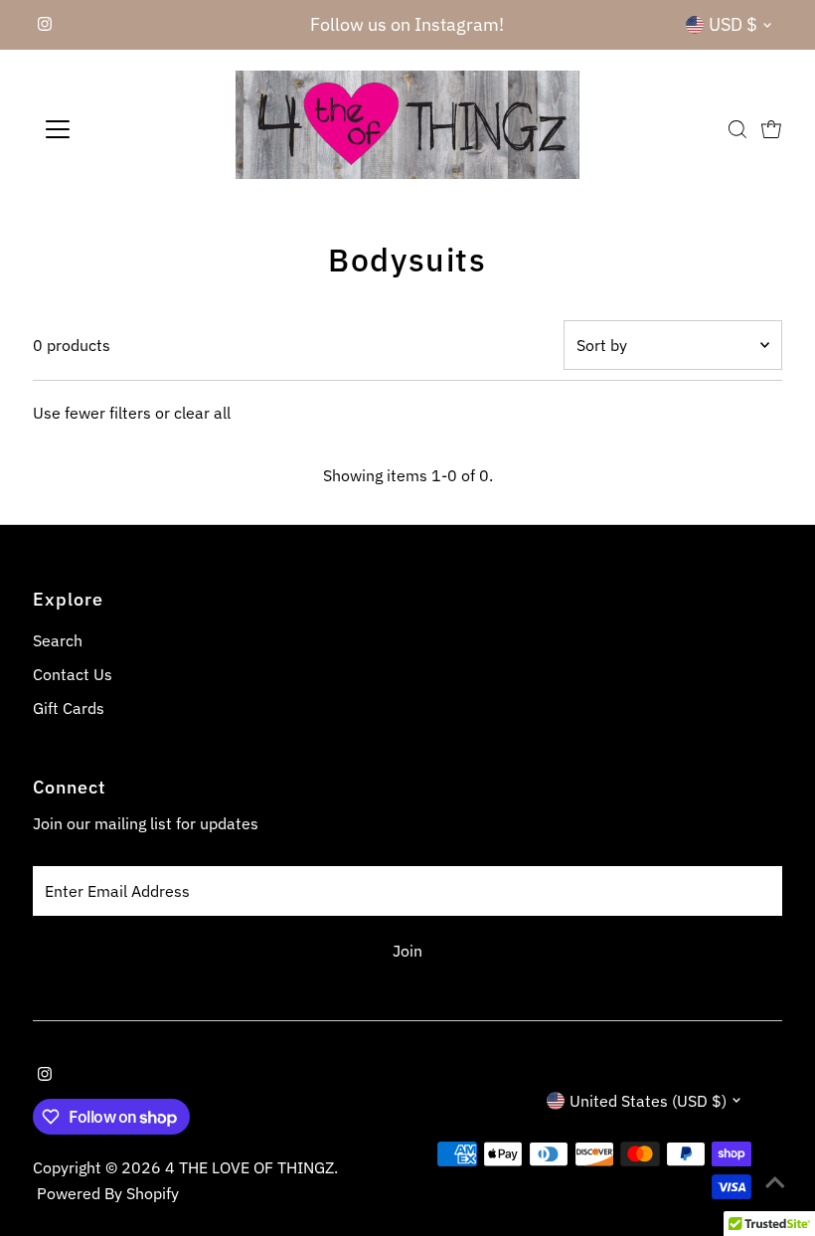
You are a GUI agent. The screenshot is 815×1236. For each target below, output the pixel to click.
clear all (202, 413)
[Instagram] (45, 25)
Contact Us (72, 674)
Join (407, 951)
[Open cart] (771, 129)
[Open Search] (737, 129)
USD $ (733, 24)
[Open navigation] (122, 129)
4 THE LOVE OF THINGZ (249, 1167)
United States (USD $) (648, 1101)
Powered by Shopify (108, 1193)
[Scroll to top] (775, 1181)
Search (57, 640)
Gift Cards (68, 708)
